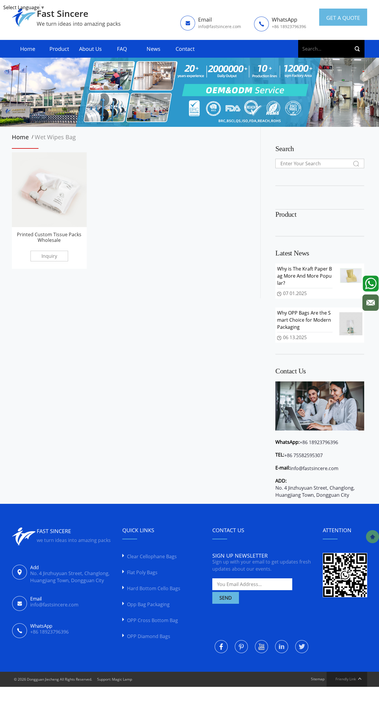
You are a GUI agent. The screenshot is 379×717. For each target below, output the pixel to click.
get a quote (343, 17)
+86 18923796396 (319, 442)
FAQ (122, 48)
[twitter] (302, 646)
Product (59, 48)
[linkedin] (281, 646)
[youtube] (261, 646)
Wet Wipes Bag (55, 137)
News (153, 48)
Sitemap (318, 679)
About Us (90, 48)
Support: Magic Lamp (114, 679)
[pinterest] (241, 646)
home (22, 137)
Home (27, 48)
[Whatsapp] (370, 282)
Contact (185, 48)
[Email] (370, 301)
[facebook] (221, 646)
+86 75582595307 (303, 455)
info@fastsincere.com (314, 468)
